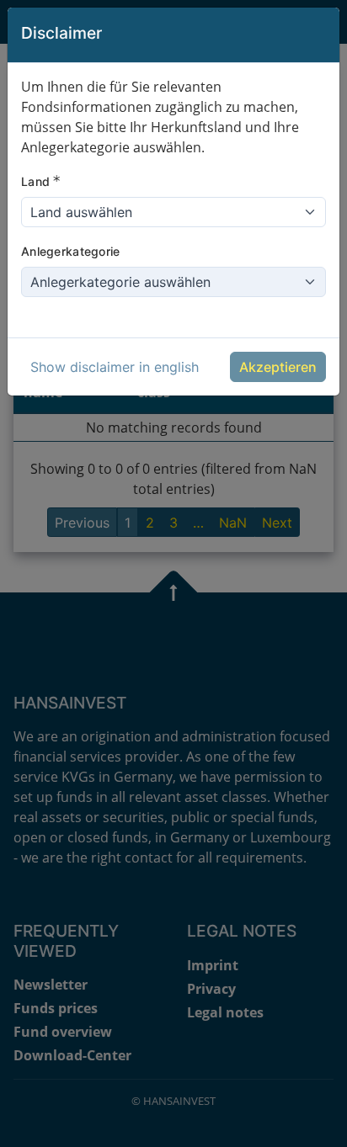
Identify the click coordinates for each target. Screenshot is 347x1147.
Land (41, 181)
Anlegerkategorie (70, 251)
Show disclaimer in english (114, 366)
